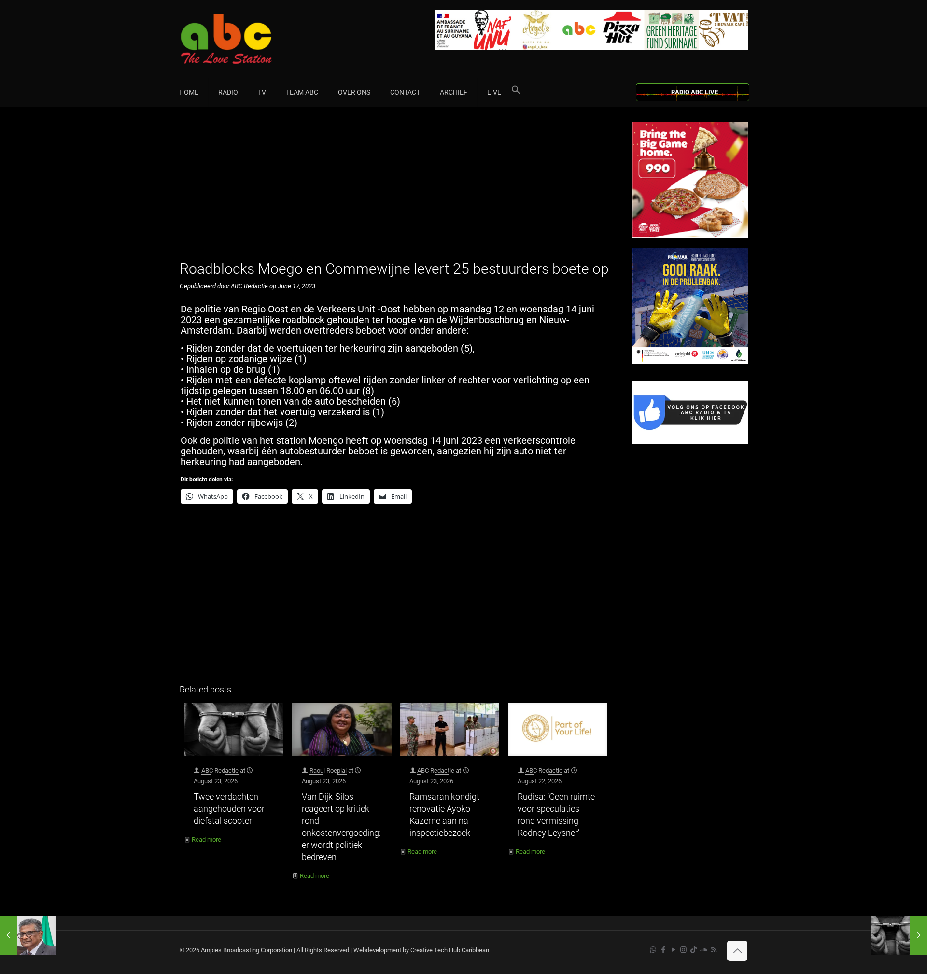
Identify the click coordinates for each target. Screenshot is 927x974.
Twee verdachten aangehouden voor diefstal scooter (229, 808)
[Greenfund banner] (690, 361)
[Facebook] (690, 441)
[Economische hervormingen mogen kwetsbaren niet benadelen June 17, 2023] (28, 935)
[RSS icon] (713, 950)
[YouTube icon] (673, 950)
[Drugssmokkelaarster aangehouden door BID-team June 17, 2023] (899, 935)
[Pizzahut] (690, 235)
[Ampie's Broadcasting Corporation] (244, 39)
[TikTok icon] (693, 950)
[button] (516, 92)
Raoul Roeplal (328, 770)
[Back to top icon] (737, 951)
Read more (206, 839)
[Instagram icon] (683, 950)
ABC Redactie (220, 770)
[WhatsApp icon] (653, 950)
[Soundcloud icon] (703, 950)
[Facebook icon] (663, 950)
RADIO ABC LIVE (694, 92)
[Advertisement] (396, 189)
